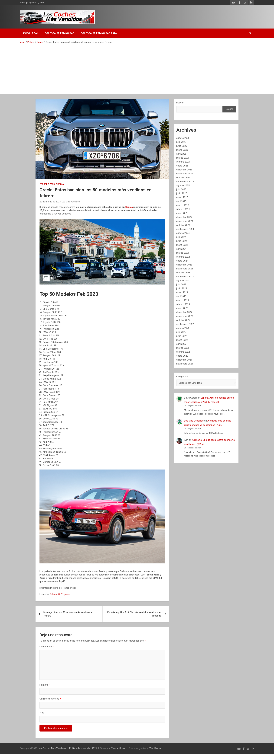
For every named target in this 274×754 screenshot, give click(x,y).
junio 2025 (181, 193)
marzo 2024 (182, 252)
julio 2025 (181, 189)
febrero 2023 (56, 594)
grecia (67, 594)
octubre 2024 (183, 225)
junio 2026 (181, 145)
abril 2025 (181, 201)
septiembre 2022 (185, 324)
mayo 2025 (182, 197)
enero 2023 (182, 308)
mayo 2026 (182, 149)
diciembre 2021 (184, 359)
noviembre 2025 (184, 173)
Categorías (182, 376)
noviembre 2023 (184, 268)
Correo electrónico (50, 698)
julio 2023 (181, 284)
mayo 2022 (182, 340)
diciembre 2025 (184, 169)
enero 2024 (182, 260)
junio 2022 (181, 336)
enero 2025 (182, 213)
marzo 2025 (182, 205)
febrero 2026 (183, 161)
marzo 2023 (182, 300)
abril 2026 (181, 153)
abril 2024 (181, 248)
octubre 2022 (183, 320)
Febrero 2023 (47, 184)
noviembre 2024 (184, 221)
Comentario (46, 646)
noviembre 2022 (184, 316)
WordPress (155, 748)
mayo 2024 (182, 244)
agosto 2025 (182, 185)
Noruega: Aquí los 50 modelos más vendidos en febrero (68, 614)
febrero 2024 (183, 256)
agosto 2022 (182, 328)
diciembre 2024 (184, 217)
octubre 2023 (183, 272)
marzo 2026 (182, 157)
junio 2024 (181, 241)
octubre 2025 (183, 177)
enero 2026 (182, 165)
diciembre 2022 (184, 312)
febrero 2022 (183, 351)
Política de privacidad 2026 (99, 33)
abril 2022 (181, 343)
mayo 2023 (182, 292)
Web (41, 712)
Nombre (44, 684)
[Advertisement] (137, 67)
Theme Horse (118, 748)
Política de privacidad (59, 33)
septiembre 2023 (185, 276)
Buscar (180, 102)
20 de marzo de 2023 (50, 201)
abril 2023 (181, 296)
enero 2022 (182, 355)
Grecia (60, 184)
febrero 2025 (183, 209)
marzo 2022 (182, 347)
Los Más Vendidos (71, 201)
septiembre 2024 (185, 229)
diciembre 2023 (184, 264)
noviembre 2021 (184, 363)
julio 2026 (181, 142)
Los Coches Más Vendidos (52, 748)
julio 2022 (181, 332)
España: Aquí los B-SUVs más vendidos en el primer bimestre (134, 614)
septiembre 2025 (185, 181)
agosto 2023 (182, 280)
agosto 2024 (182, 233)
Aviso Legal (30, 33)
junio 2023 (181, 288)
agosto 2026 (182, 138)
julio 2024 (181, 237)
